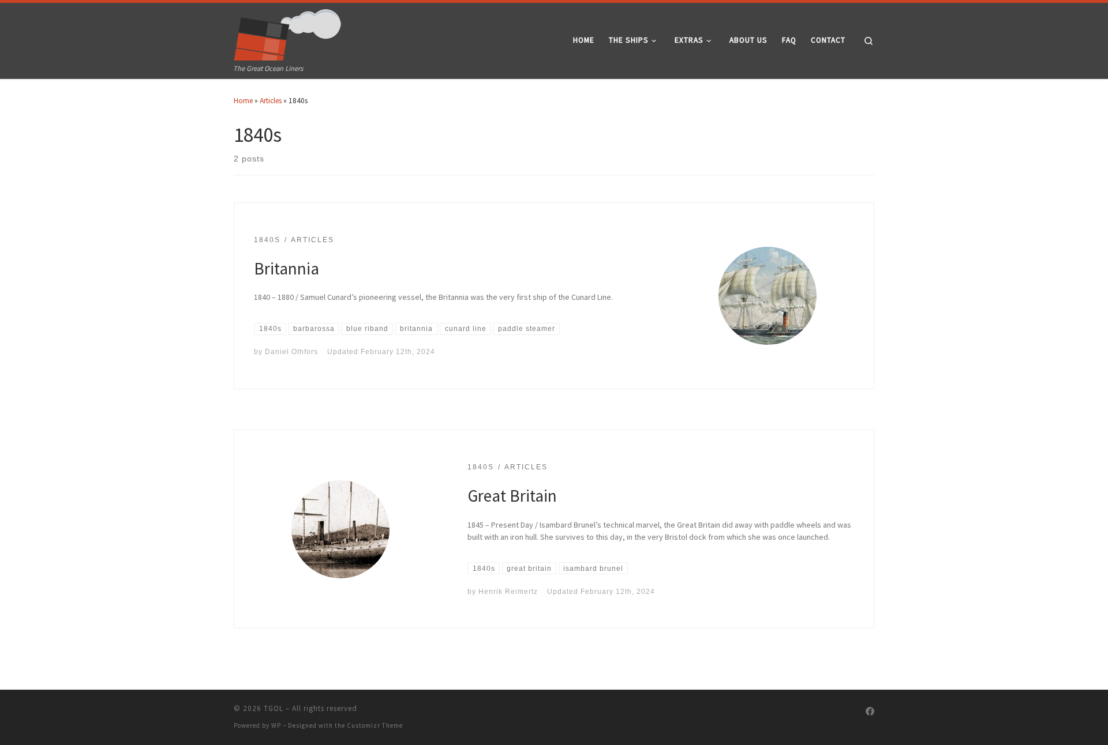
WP (276, 725)
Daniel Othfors (291, 351)
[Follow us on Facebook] (870, 711)
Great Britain (512, 495)
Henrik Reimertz (508, 591)
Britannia (286, 268)
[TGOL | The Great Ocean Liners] (288, 32)
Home (243, 101)
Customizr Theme (375, 725)
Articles (271, 101)
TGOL (273, 708)
